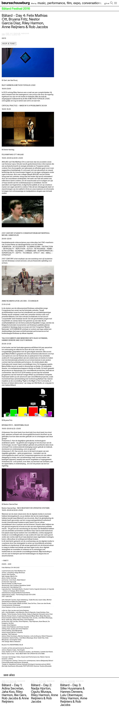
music (42, 3)
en (108, 3)
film (69, 3)
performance (56, 3)
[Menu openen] (115, 3)
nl (105, 3)
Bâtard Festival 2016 (16, 8)
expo (76, 3)
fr (106, 3)
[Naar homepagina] (16, 3)
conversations (91, 3)
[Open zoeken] (111, 3)
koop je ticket (9, 43)
